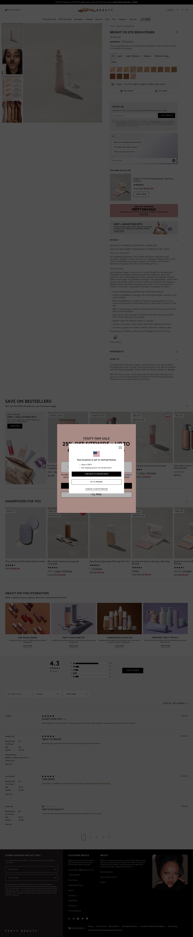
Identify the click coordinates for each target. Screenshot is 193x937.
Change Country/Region (96, 489)
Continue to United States (96, 474)
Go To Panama (96, 482)
